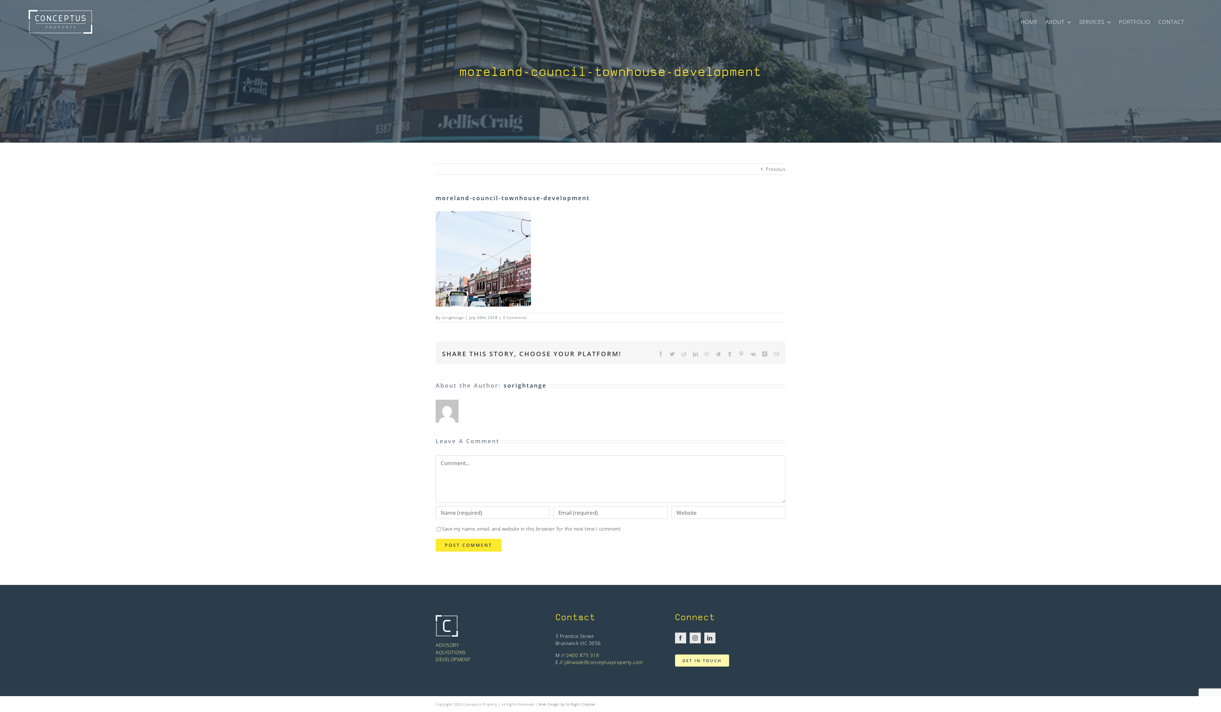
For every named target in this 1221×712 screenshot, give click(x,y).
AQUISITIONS (451, 652)
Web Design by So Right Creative (567, 704)
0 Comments (515, 317)
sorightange (453, 317)
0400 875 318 (582, 655)
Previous (775, 169)
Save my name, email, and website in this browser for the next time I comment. (532, 529)
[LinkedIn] (709, 638)
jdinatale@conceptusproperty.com (603, 662)
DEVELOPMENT (453, 659)
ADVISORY (447, 645)
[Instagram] (695, 638)
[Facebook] (680, 638)
